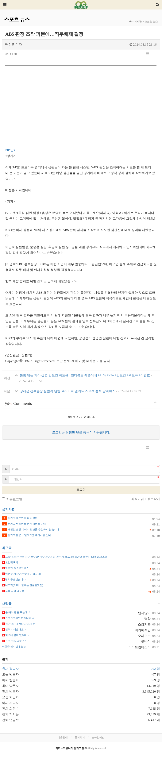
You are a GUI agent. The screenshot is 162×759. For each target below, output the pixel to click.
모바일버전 (98, 737)
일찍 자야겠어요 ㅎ (16, 629)
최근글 (7, 548)
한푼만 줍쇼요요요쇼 (17, 568)
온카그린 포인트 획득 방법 (21, 518)
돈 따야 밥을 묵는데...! (17, 612)
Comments (21, 403)
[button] (147, 54)
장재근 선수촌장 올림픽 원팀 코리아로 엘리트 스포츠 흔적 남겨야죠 (80, 391)
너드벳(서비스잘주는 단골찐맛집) (24, 585)
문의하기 (80, 737)
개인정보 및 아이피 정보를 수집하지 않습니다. (32, 529)
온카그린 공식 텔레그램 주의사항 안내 (27, 535)
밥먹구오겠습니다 (15, 579)
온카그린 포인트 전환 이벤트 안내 (25, 523)
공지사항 (8, 509)
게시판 (138, 21)
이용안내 (63, 737)
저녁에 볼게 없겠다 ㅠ (17, 635)
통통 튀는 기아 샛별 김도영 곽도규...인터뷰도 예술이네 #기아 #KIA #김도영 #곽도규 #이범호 (85, 378)
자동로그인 (14, 499)
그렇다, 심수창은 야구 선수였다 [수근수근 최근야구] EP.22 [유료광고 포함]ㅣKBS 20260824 (56, 556)
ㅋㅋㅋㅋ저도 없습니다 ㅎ (19, 618)
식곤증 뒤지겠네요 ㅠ (14, 646)
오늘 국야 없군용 (14, 590)
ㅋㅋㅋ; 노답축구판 (16, 640)
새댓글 (7, 603)
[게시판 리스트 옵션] (156, 54)
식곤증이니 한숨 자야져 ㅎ (20, 623)
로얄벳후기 (11, 562)
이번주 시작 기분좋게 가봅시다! (23, 573)
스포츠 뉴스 (151, 21)
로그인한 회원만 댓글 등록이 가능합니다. (81, 432)
